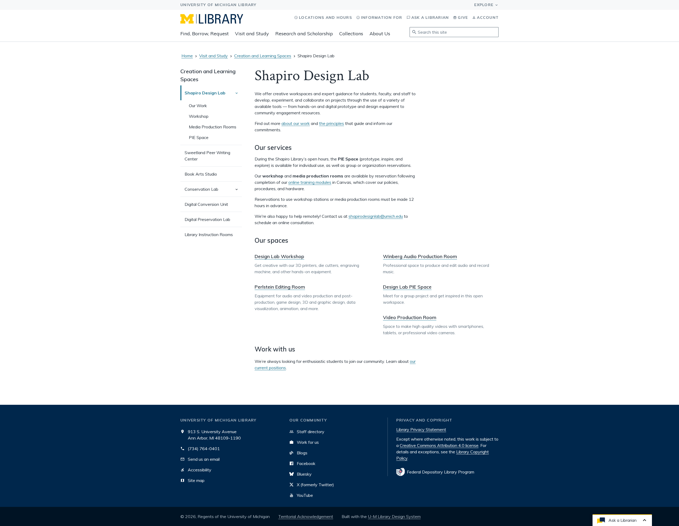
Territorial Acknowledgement (305, 516)
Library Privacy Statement (421, 429)
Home (187, 55)
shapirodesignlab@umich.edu (376, 216)
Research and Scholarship (304, 34)
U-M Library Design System (394, 516)
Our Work (198, 105)
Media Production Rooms (212, 126)
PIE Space (198, 137)
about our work (295, 123)
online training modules (309, 182)
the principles (331, 123)
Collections (351, 34)
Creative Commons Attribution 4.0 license (439, 445)
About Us (379, 34)
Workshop (198, 116)
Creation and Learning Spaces (262, 55)
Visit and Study (252, 34)
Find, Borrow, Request (204, 34)
